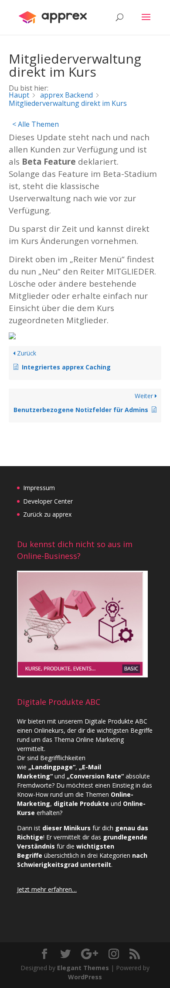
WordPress (85, 977)
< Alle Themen (35, 124)
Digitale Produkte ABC (116, 721)
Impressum (39, 488)
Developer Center (48, 501)
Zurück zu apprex (47, 514)
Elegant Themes (83, 968)
